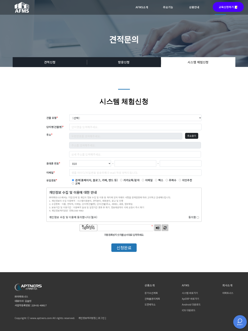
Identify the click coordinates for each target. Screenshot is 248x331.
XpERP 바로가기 (190, 298)
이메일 (149, 180)
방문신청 (124, 62)
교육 (77, 183)
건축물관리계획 (152, 298)
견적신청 (50, 62)
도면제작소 (150, 304)
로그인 (101, 318)
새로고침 (165, 227)
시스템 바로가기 (190, 293)
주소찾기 (191, 135)
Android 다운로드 (191, 304)
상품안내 (194, 7)
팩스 (160, 180)
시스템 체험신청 (198, 62)
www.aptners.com (41, 318)
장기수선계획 (151, 293)
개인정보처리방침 (87, 318)
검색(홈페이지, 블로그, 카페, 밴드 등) (96, 180)
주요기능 (168, 7)
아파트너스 (227, 293)
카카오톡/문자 (131, 180)
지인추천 (187, 180)
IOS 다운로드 (188, 310)
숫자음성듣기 (157, 227)
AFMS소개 (142, 7)
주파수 (172, 180)
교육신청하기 (228, 7)
